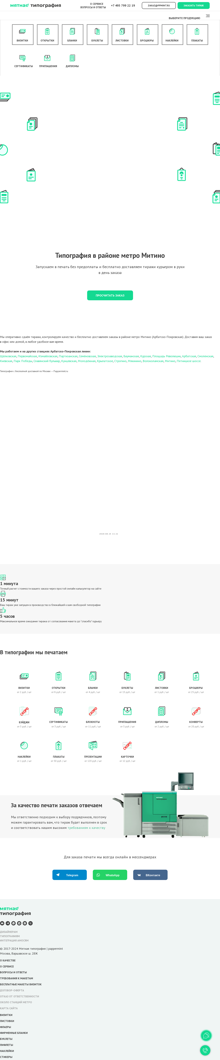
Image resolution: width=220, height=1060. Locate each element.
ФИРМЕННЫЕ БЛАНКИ (14, 1033)
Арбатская (189, 356)
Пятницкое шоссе (189, 361)
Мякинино (134, 361)
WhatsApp (112, 875)
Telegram (72, 875)
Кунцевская (68, 361)
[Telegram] (8, 924)
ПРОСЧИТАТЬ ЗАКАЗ (110, 295)
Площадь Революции (166, 356)
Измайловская (47, 356)
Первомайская (27, 356)
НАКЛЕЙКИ (7, 1051)
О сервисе (96, 4)
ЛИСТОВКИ (7, 1021)
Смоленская (205, 356)
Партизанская (68, 356)
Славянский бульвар (47, 361)
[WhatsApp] (13, 924)
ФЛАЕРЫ (5, 1027)
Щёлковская (8, 356)
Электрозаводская (109, 356)
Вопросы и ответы (93, 7)
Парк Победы (23, 361)
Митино (170, 361)
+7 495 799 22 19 (123, 5)
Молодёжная (87, 361)
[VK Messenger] (19, 924)
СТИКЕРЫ (6, 1057)
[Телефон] (30, 924)
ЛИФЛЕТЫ (6, 1045)
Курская (145, 356)
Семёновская (87, 356)
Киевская (6, 361)
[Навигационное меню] (208, 16)
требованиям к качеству (86, 827)
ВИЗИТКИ (6, 1015)
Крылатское (105, 361)
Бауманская (131, 356)
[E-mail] (2, 924)
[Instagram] (25, 924)
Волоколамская (153, 361)
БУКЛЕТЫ (6, 1039)
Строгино (120, 361)
